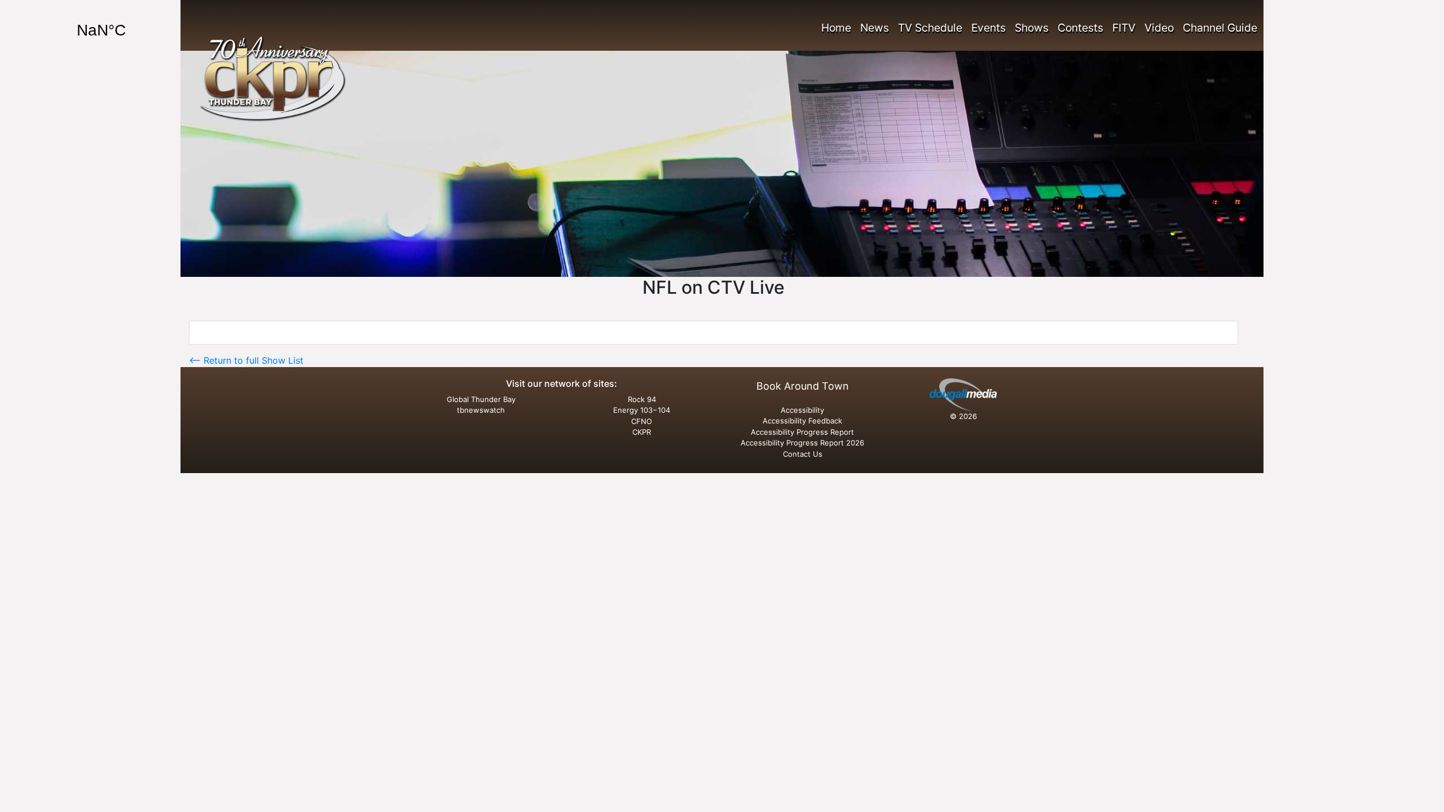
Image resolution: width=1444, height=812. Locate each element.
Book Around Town (802, 386)
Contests (1080, 27)
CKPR (641, 431)
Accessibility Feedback (802, 420)
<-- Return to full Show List (246, 360)
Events (988, 27)
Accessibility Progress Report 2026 (802, 442)
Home (836, 27)
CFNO (641, 421)
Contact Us (802, 453)
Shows (1032, 27)
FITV (1123, 27)
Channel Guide (1220, 27)
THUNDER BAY (130, 30)
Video (1159, 27)
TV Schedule (930, 27)
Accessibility (802, 409)
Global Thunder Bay (481, 399)
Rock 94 (642, 399)
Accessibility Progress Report (802, 431)
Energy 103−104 (641, 409)
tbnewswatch (481, 409)
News (874, 27)
